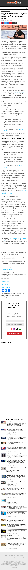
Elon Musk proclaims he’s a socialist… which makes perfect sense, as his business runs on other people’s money (16, 507)
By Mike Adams (14, 427)
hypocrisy (18, 295)
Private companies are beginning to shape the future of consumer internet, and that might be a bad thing (16, 501)
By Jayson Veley (14, 521)
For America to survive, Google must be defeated (15, 531)
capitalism (12, 293)
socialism (3, 297)
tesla (8, 297)
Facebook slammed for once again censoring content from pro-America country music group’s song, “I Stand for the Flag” (15, 431)
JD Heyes (10, 20)
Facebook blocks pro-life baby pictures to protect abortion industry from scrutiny (16, 438)
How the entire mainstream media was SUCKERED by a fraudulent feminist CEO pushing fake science (15, 514)
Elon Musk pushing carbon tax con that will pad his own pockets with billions (13, 192)
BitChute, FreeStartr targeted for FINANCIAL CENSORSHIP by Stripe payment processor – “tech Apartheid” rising (16, 455)
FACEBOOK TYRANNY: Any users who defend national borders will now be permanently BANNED (16, 449)
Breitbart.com (5, 281)
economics (19, 293)
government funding (10, 295)
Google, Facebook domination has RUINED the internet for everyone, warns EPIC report (16, 495)
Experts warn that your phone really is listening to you (15, 443)
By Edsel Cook (14, 503)
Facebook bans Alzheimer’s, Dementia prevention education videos (15, 489)
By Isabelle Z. (14, 457)
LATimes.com (4, 284)
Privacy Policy (14, 567)
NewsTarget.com (5, 287)
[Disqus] (14, 362)
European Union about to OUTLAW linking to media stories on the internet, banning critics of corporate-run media (15, 477)
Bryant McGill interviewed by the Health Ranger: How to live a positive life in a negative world (15, 483)
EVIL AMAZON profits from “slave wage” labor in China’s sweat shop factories (15, 519)
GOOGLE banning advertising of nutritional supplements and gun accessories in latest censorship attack (16, 525)
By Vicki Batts (14, 439)
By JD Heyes (14, 434)
